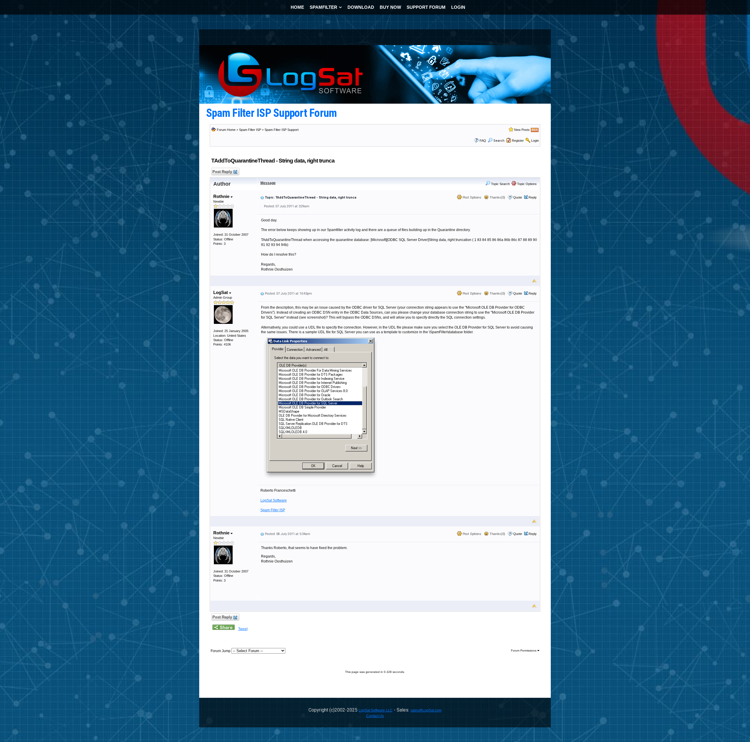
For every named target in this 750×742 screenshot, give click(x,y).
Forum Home (226, 129)
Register (518, 140)
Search (498, 141)
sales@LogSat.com (426, 710)
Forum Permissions (524, 650)
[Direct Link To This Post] (262, 197)
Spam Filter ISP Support (282, 129)
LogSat (221, 292)
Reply (533, 197)
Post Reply (222, 172)
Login (535, 140)
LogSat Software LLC (376, 710)
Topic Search (500, 184)
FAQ (483, 140)
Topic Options (526, 184)
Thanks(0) (497, 197)
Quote (517, 197)
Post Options (471, 197)
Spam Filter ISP (250, 129)
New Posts (522, 129)
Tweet (243, 629)
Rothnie (222, 196)
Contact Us (375, 716)
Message (268, 183)
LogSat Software (273, 500)
